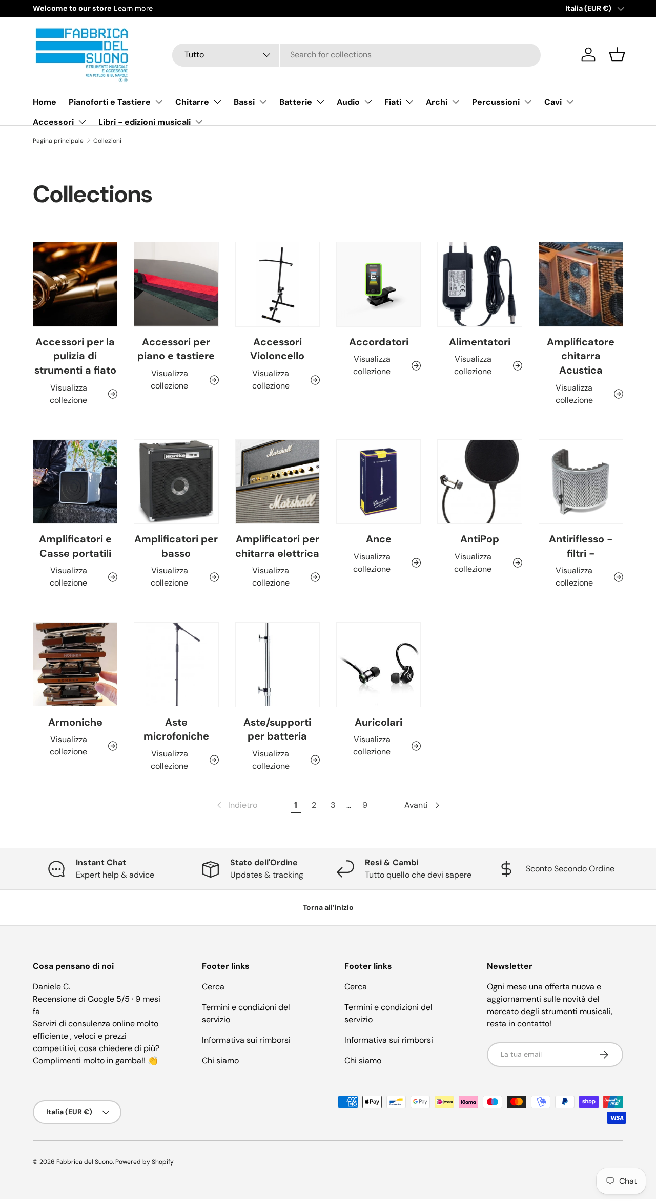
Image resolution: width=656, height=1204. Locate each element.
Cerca (213, 986)
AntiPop (479, 539)
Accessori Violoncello (277, 349)
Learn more (93, 8)
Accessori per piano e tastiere (176, 349)
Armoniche (75, 722)
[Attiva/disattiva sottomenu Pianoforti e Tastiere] (159, 101)
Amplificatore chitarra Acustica (580, 356)
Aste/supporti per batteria (277, 729)
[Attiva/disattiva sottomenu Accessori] (82, 121)
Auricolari (378, 722)
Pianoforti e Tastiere (110, 101)
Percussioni (496, 101)
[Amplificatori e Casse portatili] (75, 481)
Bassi (244, 101)
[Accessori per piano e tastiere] (176, 284)
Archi (436, 101)
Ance (379, 539)
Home (44, 101)
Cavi (553, 101)
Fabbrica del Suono (84, 1162)
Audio (348, 101)
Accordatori (378, 341)
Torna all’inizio (328, 907)
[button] (617, 54)
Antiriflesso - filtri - (580, 546)
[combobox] (356, 54)
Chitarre (192, 101)
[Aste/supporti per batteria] (277, 664)
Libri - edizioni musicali (144, 121)
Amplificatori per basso (176, 546)
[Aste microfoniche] (176, 664)
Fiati (392, 101)
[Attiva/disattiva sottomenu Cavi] (570, 101)
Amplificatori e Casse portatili (75, 546)
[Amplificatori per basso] (176, 481)
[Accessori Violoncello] (277, 284)
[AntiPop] (479, 481)
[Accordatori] (378, 284)
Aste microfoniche (176, 729)
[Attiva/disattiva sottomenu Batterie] (320, 101)
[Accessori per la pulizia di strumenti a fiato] (75, 284)
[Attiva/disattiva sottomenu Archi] (455, 101)
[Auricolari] (378, 664)
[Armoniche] (75, 664)
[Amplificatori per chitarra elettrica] (277, 481)
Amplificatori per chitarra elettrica (277, 546)
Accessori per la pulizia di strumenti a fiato (75, 356)
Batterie (295, 101)
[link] (236, 805)
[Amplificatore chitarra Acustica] (581, 284)
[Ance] (378, 481)
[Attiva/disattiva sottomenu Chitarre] (217, 101)
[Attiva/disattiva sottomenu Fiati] (409, 101)
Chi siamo (220, 1060)
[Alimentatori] (479, 284)
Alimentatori (479, 341)
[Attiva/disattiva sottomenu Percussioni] (528, 101)
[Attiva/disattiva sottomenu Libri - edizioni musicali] (199, 121)
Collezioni (107, 141)
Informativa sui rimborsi (246, 1040)
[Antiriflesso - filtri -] (581, 481)
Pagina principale (58, 141)
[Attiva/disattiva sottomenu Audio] (368, 101)
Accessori (53, 121)
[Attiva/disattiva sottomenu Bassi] (263, 101)
